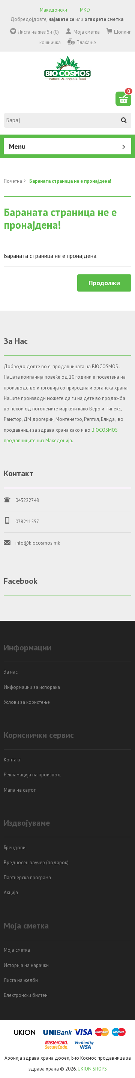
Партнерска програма (27, 877)
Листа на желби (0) (38, 32)
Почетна (13, 181)
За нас (11, 672)
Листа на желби (21, 980)
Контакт (12, 760)
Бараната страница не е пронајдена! (70, 181)
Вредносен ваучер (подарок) (36, 862)
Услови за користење (27, 702)
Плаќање (86, 42)
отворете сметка (103, 19)
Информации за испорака (32, 687)
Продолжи (104, 282)
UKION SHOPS (92, 1069)
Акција (11, 892)
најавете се (61, 19)
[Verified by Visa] (84, 1047)
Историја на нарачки (26, 965)
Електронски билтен (26, 995)
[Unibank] (57, 1035)
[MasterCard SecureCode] (56, 1047)
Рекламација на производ (32, 774)
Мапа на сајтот (20, 790)
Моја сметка (87, 32)
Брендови (15, 847)
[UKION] (25, 1035)
